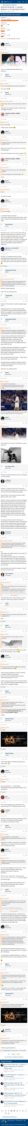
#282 (26, 931)
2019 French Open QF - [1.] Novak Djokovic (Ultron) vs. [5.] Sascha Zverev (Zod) (14, 1066)
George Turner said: (6, 101)
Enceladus (4, 11)
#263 (26, 325)
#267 (26, 486)
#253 (26, 98)
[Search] (26, 1)
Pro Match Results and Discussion (16, 1070)
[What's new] (23, 1)
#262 (26, 301)
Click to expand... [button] (14, 65)
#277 (26, 802)
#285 (26, 1035)
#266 (26, 472)
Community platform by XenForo (13, 1124)
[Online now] (4, 1032)
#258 (26, 205)
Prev (13, 1054)
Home (2, 1121)
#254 (26, 119)
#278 (26, 816)
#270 (26, 609)
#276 (26, 776)
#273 (26, 697)
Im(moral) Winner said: (7, 279)
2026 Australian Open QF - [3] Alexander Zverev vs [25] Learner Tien (14, 1085)
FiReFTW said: (5, 328)
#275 (26, 759)
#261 (26, 276)
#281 (26, 895)
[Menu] (2, 1)
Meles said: (4, 52)
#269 (26, 579)
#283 (26, 969)
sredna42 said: (5, 582)
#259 (26, 230)
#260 (26, 254)
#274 (26, 724)
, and (14, 1050)
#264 (26, 378)
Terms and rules (11, 1120)
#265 (26, 423)
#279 (26, 831)
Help (24, 1120)
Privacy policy (19, 1120)
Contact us (3, 1120)
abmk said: (4, 83)
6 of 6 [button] (18, 1054)
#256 (26, 164)
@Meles (10, 761)
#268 (26, 537)
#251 (26, 49)
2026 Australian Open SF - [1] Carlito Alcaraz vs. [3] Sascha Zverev (15, 1094)
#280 (26, 855)
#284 (26, 999)
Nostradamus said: (6, 540)
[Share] (23, 49)
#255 (26, 137)
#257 (26, 186)
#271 (26, 631)
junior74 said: (5, 1038)
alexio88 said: (5, 189)
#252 (26, 80)
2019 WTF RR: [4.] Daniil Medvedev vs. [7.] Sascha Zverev (15, 1102)
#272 (26, 661)
